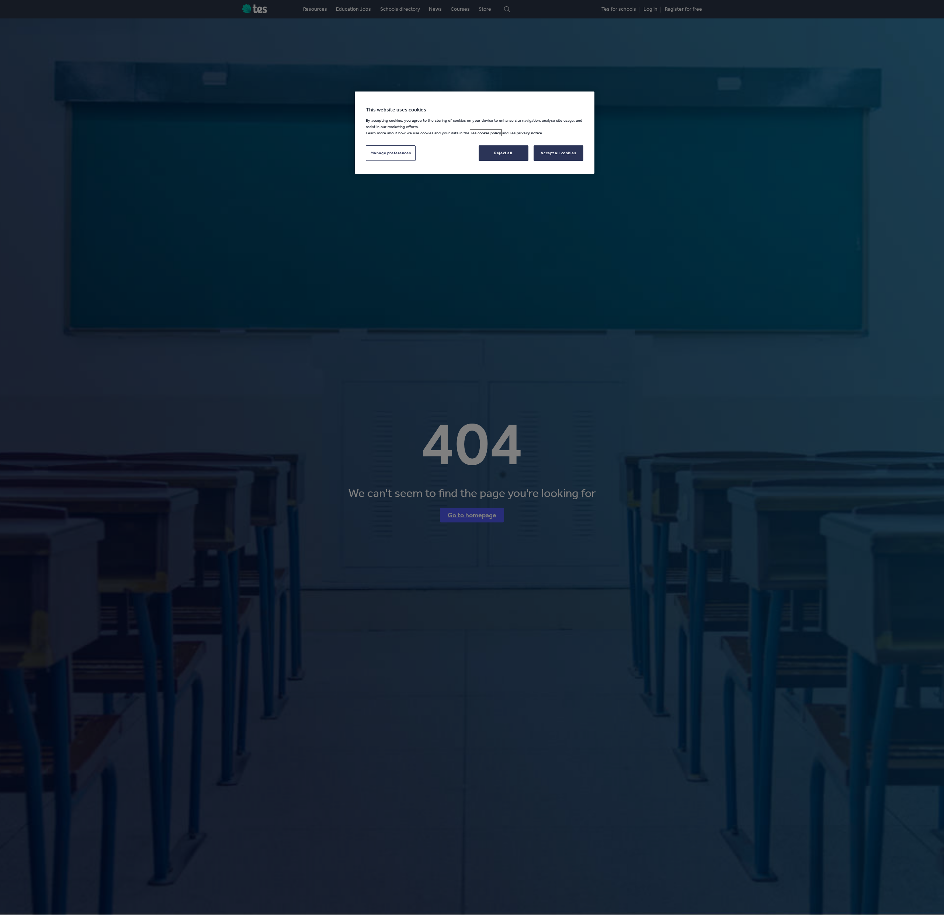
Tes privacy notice (526, 132)
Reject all (503, 152)
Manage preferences (391, 152)
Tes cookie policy (486, 132)
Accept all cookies (558, 152)
